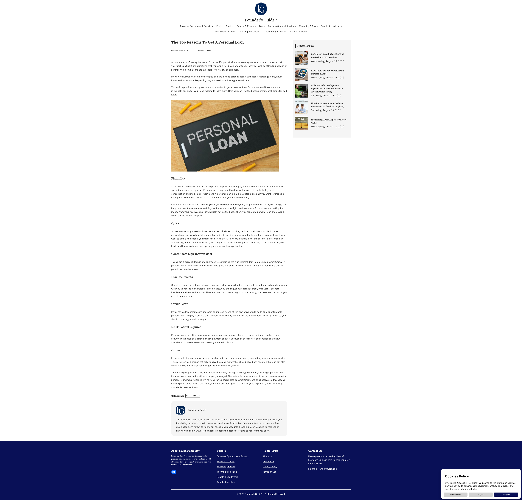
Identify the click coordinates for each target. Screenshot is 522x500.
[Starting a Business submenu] (260, 31)
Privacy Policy (270, 466)
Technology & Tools (227, 471)
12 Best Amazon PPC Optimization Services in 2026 (327, 72)
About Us (267, 456)
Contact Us (268, 461)
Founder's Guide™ (261, 20)
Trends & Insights (225, 482)
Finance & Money (193, 396)
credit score (196, 312)
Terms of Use (269, 471)
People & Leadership (227, 477)
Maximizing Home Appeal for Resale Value (328, 121)
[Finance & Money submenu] (255, 26)
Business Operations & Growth (232, 456)
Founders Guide (204, 50)
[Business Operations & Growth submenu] (212, 26)
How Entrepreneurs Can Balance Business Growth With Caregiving (327, 105)
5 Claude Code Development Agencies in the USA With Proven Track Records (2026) (327, 88)
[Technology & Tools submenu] (286, 31)
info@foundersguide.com (324, 468)
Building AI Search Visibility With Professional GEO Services (327, 56)
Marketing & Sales (226, 466)
